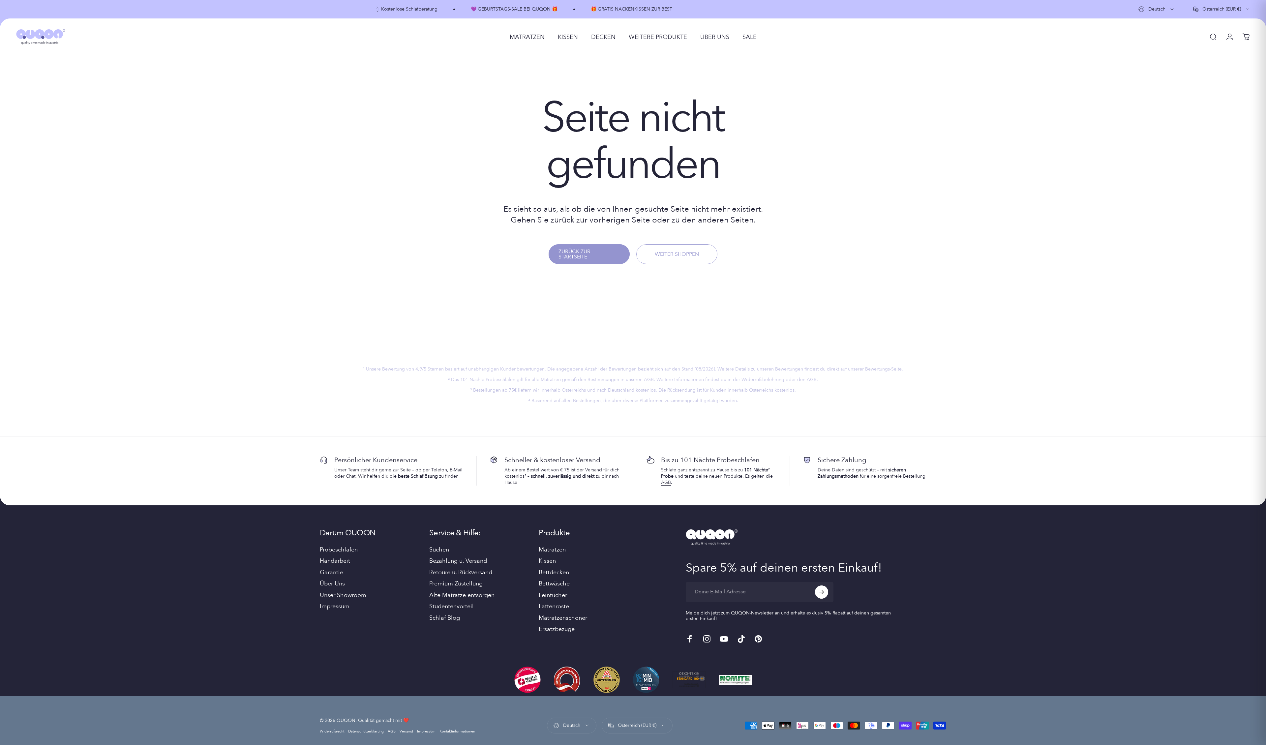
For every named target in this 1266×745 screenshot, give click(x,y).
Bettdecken (554, 573)
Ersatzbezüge (557, 629)
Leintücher (553, 595)
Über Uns (332, 584)
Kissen (547, 561)
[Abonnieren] (821, 592)
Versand (406, 731)
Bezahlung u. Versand (458, 561)
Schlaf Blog (444, 618)
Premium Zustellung (456, 584)
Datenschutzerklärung (366, 731)
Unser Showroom (343, 595)
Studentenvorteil (451, 607)
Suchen (439, 550)
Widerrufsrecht (332, 731)
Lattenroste (554, 607)
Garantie (331, 573)
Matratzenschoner (563, 618)
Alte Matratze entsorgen (462, 595)
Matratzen (552, 550)
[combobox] (1156, 9)
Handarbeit (335, 561)
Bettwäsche (554, 584)
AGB (666, 482)
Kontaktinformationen (457, 731)
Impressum (334, 607)
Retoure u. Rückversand (460, 573)
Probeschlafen (339, 550)
